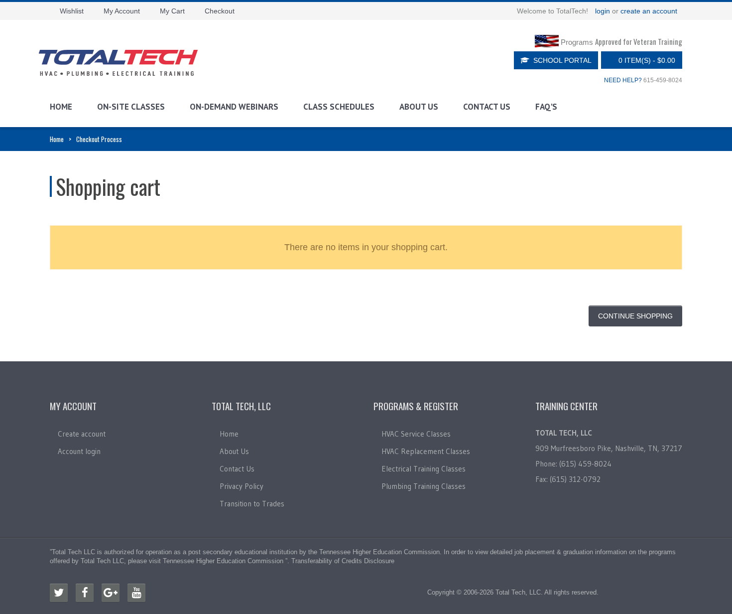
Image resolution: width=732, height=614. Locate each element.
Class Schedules (338, 106)
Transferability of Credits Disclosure (342, 561)
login (602, 11)
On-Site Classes (131, 106)
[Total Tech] (118, 63)
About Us (418, 106)
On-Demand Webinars (234, 106)
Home (61, 106)
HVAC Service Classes (416, 434)
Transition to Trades (252, 503)
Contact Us (486, 106)
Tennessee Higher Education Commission (379, 552)
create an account (648, 11)
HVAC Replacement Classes (425, 451)
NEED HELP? (623, 80)
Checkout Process (99, 139)
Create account (82, 434)
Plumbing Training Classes (423, 486)
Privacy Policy (241, 486)
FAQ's (546, 106)
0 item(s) (646, 60)
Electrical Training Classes (423, 468)
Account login (79, 451)
